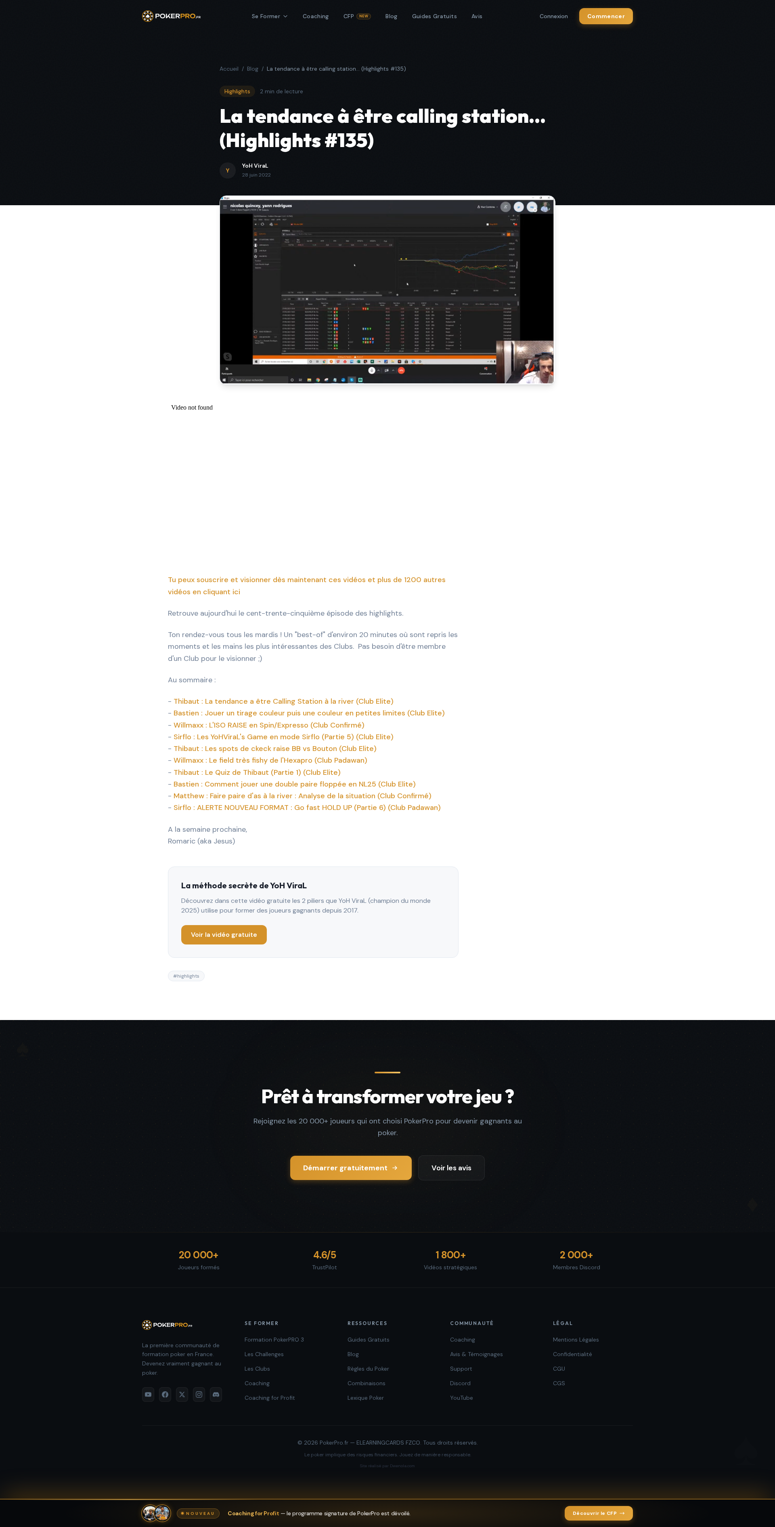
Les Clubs (257, 1368)
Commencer (606, 16)
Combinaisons (366, 1383)
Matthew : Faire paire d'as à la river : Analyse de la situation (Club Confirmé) (302, 796)
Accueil (229, 68)
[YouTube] (148, 1394)
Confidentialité (572, 1354)
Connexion (554, 16)
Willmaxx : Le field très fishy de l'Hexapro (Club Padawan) (270, 760)
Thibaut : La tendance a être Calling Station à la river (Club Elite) (284, 701)
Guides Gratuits (434, 16)
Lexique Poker (366, 1397)
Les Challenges (264, 1354)
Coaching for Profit (270, 1397)
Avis (476, 16)
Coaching (316, 16)
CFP (356, 16)
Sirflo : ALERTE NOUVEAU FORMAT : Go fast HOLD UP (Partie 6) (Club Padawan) (307, 807)
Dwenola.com (402, 1465)
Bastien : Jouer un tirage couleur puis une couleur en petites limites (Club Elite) (309, 713)
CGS (559, 1383)
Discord (460, 1383)
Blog (391, 16)
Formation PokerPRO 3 (274, 1339)
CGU (559, 1368)
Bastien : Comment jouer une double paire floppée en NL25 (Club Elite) (295, 784)
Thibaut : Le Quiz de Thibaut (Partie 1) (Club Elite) (257, 772)
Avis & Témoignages (476, 1354)
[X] (182, 1394)
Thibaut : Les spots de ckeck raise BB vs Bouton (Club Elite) (275, 748)
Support (461, 1368)
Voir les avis (451, 1168)
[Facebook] (165, 1394)
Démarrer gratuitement (345, 1168)
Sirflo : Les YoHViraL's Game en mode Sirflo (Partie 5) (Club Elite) (284, 737)
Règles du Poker (368, 1368)
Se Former (266, 16)
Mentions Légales (576, 1339)
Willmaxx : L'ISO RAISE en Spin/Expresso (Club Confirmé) (269, 725)
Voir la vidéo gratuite (224, 934)
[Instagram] (199, 1394)
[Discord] (216, 1394)
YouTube (461, 1397)
